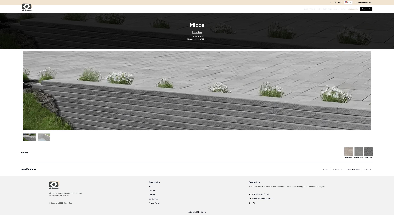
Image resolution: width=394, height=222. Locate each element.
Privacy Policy (154, 203)
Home (306, 9)
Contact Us (366, 9)
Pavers (319, 9)
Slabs (325, 9)
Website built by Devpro (197, 212)
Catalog (152, 195)
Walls (330, 9)
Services (343, 9)
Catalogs (312, 9)
